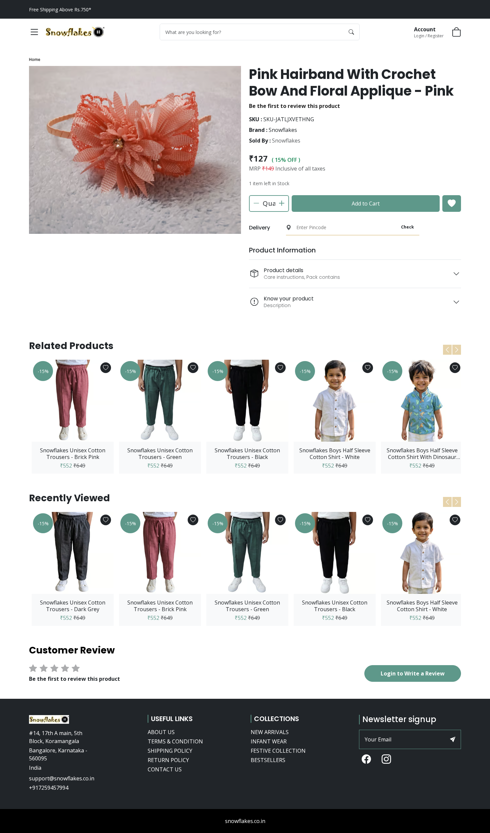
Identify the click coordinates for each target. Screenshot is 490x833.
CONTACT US (165, 769)
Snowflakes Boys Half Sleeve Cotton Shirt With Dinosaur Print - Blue (422, 453)
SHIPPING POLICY (170, 750)
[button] (34, 32)
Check (407, 227)
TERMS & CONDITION (175, 741)
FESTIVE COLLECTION (278, 750)
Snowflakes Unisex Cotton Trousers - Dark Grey (72, 606)
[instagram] (386, 759)
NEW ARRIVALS (270, 732)
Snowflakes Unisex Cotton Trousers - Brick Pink (72, 453)
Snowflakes (286, 140)
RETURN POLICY (168, 760)
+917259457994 (48, 787)
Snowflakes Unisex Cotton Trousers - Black (247, 453)
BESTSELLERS (268, 760)
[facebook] (366, 759)
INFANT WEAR (269, 741)
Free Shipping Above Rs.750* (60, 9)
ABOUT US (161, 732)
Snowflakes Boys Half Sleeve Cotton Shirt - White (334, 453)
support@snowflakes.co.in (61, 778)
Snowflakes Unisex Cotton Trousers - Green (160, 453)
